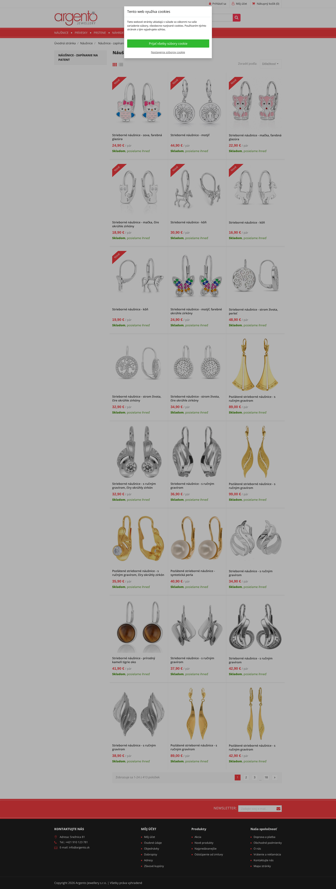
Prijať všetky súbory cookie (168, 43)
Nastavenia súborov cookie (168, 52)
